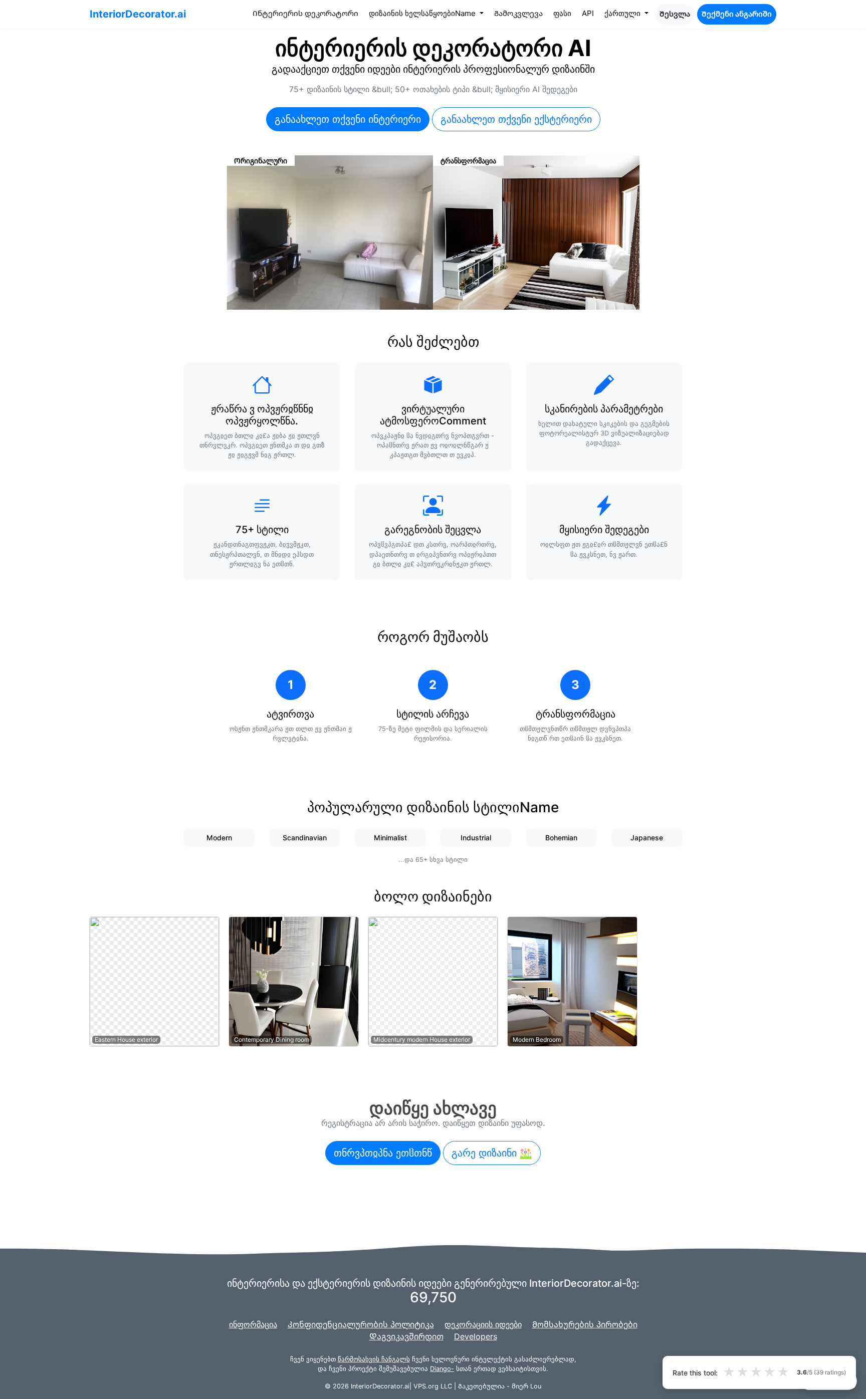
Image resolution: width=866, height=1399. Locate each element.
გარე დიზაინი (486, 1153)
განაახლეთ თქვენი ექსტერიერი (516, 119)
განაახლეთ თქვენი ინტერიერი (348, 119)
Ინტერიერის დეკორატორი (307, 13)
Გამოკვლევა (518, 13)
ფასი (562, 13)
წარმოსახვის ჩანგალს (374, 1359)
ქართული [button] (623, 13)
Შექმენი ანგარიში (737, 14)
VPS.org (426, 1386)
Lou (535, 1386)
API (588, 13)
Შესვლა (675, 14)
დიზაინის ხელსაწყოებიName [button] (423, 13)
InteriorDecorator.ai (138, 14)
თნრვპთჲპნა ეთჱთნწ (383, 1153)
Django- (442, 1368)
